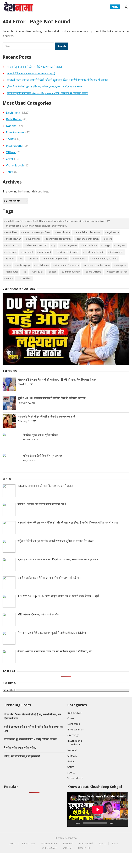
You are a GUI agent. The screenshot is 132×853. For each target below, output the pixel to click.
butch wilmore (89, 245)
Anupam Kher (33, 238)
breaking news (69, 245)
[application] (97, 809)
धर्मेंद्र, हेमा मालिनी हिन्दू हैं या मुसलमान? (42, 456)
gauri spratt (45, 252)
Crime (10, 159)
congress (120, 245)
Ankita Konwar (13, 238)
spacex (52, 271)
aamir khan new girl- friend (37, 232)
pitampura (121, 265)
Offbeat (11, 152)
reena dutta (12, 271)
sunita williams (93, 271)
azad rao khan (13, 245)
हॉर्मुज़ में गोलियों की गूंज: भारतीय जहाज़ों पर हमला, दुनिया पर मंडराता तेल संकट (45, 86)
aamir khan (12, 232)
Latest (12, 843)
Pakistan (76, 744)
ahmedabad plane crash (88, 232)
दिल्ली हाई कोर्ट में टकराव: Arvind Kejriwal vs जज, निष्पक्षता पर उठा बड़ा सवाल (47, 93)
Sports (10, 139)
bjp (54, 245)
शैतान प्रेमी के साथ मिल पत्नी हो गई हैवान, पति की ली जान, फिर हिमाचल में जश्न (57, 379)
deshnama (11, 252)
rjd (25, 271)
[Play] (72, 823)
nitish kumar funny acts (66, 265)
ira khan (10, 258)
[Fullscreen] (123, 823)
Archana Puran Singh (88, 238)
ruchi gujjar (37, 271)
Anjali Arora (113, 232)
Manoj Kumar (79, 258)
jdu (21, 258)
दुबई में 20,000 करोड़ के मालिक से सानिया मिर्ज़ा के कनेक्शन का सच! (52, 398)
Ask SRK (108, 238)
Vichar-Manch (15, 165)
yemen (9, 278)
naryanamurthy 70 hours (105, 258)
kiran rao (33, 258)
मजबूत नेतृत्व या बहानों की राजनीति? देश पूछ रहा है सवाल (34, 67)
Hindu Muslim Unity (95, 252)
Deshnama (13, 112)
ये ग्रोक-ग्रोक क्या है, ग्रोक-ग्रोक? (40, 435)
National (11, 126)
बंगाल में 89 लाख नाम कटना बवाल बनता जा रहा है (31, 73)
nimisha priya (23, 265)
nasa (8, 265)
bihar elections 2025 (36, 245)
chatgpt (106, 245)
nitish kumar (42, 265)
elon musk (28, 252)
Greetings (73, 735)
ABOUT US (84, 848)
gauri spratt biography (68, 252)
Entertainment (15, 132)
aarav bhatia (63, 232)
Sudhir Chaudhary (71, 271)
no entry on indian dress (97, 265)
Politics (71, 761)
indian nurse (116, 252)
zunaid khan (24, 278)
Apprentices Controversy (58, 238)
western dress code (117, 271)
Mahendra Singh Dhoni (55, 258)
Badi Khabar (14, 119)
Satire (10, 172)
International (14, 146)
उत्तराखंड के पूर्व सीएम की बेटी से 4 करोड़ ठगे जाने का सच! (46, 416)
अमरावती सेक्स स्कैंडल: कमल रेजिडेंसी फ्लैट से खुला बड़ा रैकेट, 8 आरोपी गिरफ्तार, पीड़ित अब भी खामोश (57, 80)
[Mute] (118, 823)
